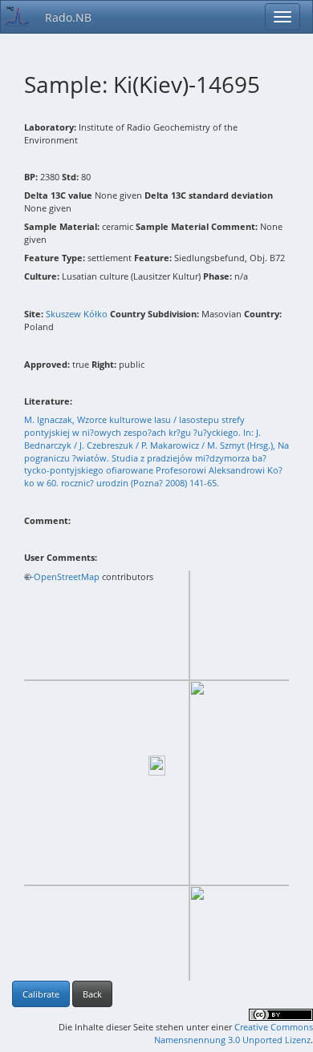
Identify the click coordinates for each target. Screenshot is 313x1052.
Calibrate (40, 994)
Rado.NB (68, 17)
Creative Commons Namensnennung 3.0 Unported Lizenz (233, 1033)
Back (92, 994)
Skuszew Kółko (77, 314)
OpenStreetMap (67, 576)
